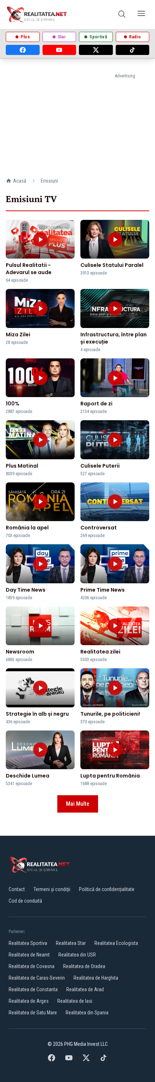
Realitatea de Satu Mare (33, 1012)
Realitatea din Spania (87, 1012)
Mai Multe (77, 803)
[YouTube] (59, 50)
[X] (96, 50)
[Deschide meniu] (141, 14)
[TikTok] (133, 50)
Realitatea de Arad (85, 989)
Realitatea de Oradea (84, 966)
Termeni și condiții (52, 889)
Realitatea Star (71, 943)
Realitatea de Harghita (96, 978)
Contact (17, 889)
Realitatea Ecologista (116, 943)
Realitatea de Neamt (29, 955)
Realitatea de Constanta (33, 989)
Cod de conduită (25, 901)
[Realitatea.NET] (37, 14)
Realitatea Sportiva (28, 943)
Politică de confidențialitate (106, 889)
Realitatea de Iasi (74, 1001)
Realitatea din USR (77, 955)
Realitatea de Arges (29, 1001)
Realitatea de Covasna (31, 966)
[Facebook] (23, 50)
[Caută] (122, 14)
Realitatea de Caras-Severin (37, 978)
